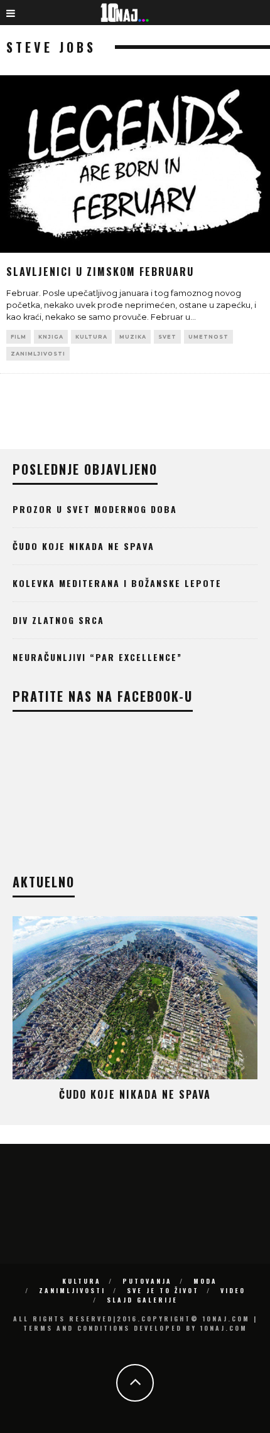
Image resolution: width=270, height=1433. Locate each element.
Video (233, 1290)
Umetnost (208, 337)
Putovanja (147, 1281)
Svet (167, 337)
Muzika (132, 337)
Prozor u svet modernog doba (95, 509)
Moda (205, 1281)
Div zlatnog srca (58, 620)
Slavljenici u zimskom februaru (100, 271)
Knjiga (50, 337)
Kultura (91, 337)
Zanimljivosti (38, 354)
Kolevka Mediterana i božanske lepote (117, 583)
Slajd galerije (142, 1299)
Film (18, 337)
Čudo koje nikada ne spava (83, 546)
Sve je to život (163, 1290)
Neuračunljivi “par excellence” (97, 657)
